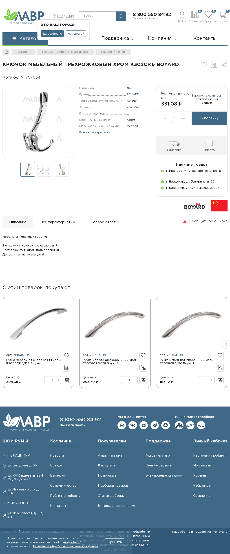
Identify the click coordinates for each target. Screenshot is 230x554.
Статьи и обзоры (111, 496)
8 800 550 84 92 (152, 15)
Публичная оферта (65, 496)
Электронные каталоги (164, 475)
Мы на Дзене (143, 425)
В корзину (209, 118)
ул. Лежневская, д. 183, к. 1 (25, 515)
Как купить (106, 465)
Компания (60, 441)
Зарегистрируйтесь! (207, 95)
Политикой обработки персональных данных (65, 546)
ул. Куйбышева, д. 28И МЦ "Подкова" (25, 477)
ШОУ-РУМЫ (15, 441)
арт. (16, 355)
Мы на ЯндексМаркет (179, 425)
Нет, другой (76, 33)
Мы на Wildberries (201, 425)
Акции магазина (110, 455)
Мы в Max (165, 425)
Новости (57, 455)
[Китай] (219, 205)
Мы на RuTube (121, 425)
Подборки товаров (113, 485)
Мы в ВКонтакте (132, 425)
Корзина (200, 475)
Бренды (56, 465)
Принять (115, 542)
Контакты (205, 38)
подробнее (72, 542)
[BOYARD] (195, 205)
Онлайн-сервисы (159, 465)
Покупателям (112, 441)
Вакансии (57, 475)
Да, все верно (52, 33)
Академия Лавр (158, 455)
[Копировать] (44, 77)
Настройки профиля (209, 455)
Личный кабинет (210, 441)
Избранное (202, 485)
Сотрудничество (63, 485)
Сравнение (201, 496)
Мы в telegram (154, 425)
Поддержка (158, 441)
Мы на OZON (190, 425)
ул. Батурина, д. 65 (22, 465)
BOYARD (133, 94)
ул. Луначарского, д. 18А (23, 491)
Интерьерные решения (116, 506)
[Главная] (6, 52)
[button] (182, 16)
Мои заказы (202, 465)
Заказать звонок (145, 18)
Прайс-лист (107, 475)
